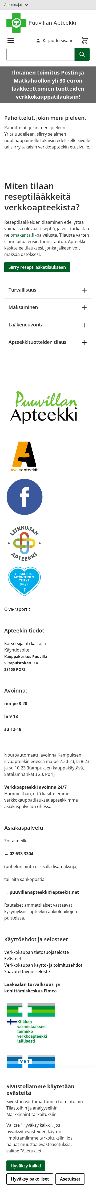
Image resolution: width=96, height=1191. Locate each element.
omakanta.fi (22, 235)
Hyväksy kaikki (26, 1166)
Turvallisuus (22, 289)
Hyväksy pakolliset (30, 1179)
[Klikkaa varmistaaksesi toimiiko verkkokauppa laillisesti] (48, 1022)
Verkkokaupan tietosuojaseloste (36, 952)
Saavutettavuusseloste (27, 971)
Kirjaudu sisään (58, 40)
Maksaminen (23, 307)
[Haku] (82, 54)
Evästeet (12, 959)
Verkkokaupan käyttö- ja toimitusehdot (43, 965)
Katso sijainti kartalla (25, 643)
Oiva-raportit (17, 609)
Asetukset (70, 1179)
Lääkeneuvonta (26, 324)
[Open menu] (10, 40)
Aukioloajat (13, 4)
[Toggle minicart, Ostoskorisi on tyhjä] (85, 40)
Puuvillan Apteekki (52, 22)
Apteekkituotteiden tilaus (37, 342)
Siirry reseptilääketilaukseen (37, 267)
